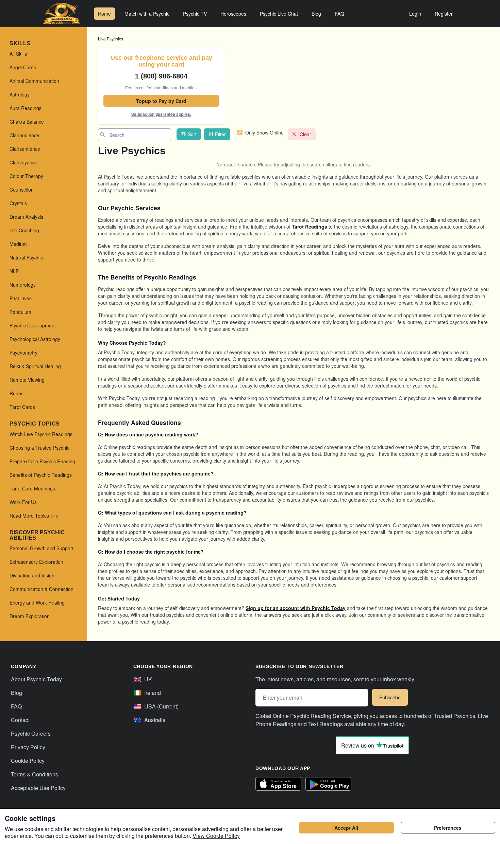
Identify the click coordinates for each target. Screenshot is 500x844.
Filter (220, 134)
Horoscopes (233, 13)
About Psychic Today (36, 679)
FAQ (339, 13)
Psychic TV (195, 13)
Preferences (448, 827)
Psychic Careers (31, 733)
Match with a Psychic (146, 13)
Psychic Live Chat (279, 13)
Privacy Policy (28, 747)
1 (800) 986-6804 (161, 76)
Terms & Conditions (34, 774)
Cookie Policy (28, 761)
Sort (192, 134)
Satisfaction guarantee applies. (161, 114)
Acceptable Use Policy (38, 788)
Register (444, 13)
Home (104, 13)
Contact (20, 720)
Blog (316, 13)
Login (415, 13)
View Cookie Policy (216, 836)
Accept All (346, 827)
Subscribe (390, 697)
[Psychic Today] (61, 13)
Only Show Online (264, 132)
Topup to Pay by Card (161, 100)
